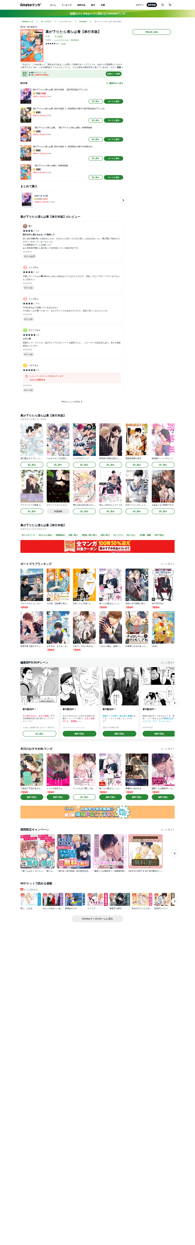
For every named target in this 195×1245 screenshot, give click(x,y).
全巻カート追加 (113, 73)
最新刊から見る (116, 83)
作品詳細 (58, 511)
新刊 (93, 5)
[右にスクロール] (123, 200)
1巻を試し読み (151, 32)
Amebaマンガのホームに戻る (97, 918)
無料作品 (81, 5)
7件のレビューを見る (70, 401)
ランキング (67, 5)
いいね (31, 256)
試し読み (95, 101)
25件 (63, 43)
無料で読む (80, 733)
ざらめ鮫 (58, 36)
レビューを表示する (37, 379)
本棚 (103, 5)
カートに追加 (113, 101)
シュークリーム (61, 39)
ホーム (53, 5)
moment (75, 39)
